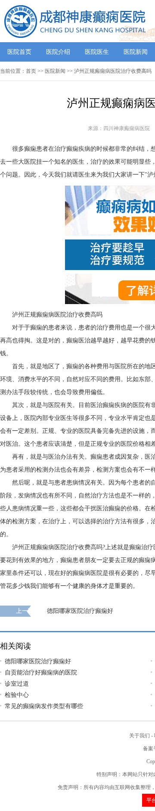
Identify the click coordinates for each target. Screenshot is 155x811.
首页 (31, 71)
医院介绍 (58, 52)
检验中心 (17, 695)
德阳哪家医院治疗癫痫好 (80, 611)
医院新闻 (136, 52)
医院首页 (19, 52)
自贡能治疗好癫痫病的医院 (41, 672)
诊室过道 (17, 683)
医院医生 (97, 52)
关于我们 (139, 736)
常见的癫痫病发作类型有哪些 (44, 706)
